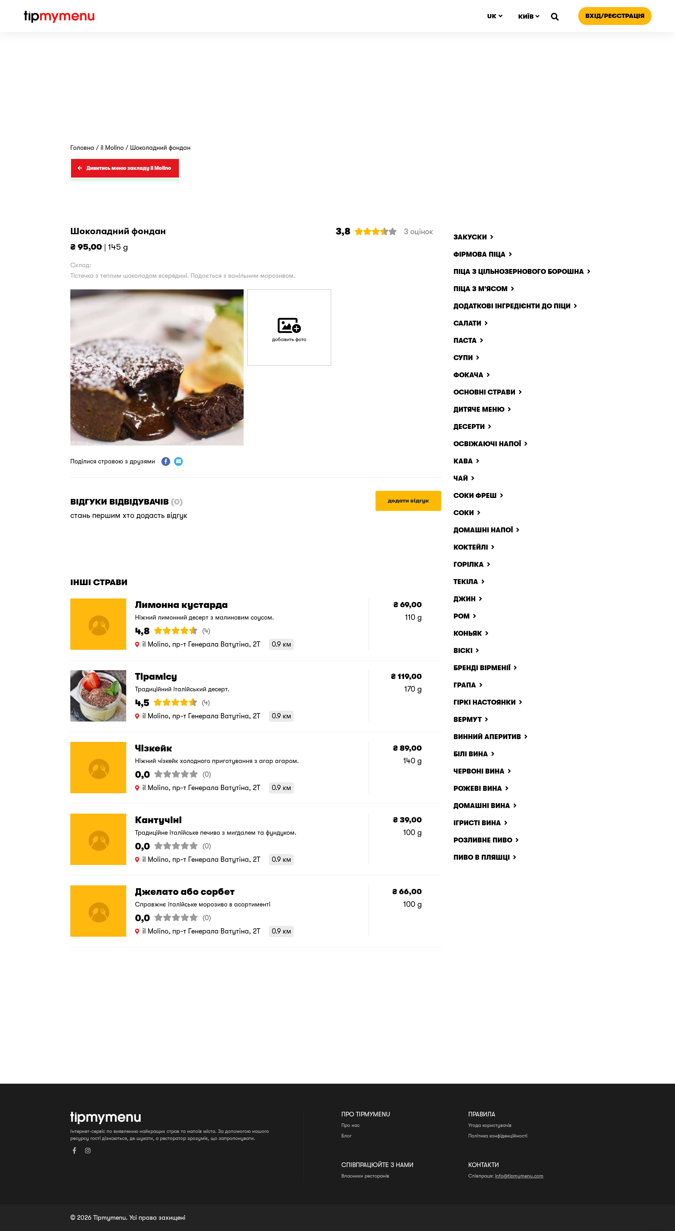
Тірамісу (156, 677)
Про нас (350, 1125)
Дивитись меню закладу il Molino (128, 168)
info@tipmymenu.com (519, 1176)
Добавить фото (289, 339)
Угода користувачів (490, 1125)
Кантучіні (158, 820)
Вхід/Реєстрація (614, 15)
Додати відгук (408, 501)
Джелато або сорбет (185, 892)
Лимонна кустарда (181, 605)
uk (491, 16)
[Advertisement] (337, 91)
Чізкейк (153, 748)
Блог (346, 1136)
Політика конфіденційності (497, 1136)
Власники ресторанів (365, 1176)
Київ (526, 16)
